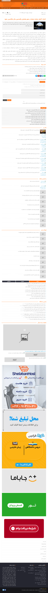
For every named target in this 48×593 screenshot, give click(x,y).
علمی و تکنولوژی (33, 8)
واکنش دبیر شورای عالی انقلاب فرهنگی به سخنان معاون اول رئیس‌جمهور (35, 307)
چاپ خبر (5, 12)
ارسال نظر (9, 100)
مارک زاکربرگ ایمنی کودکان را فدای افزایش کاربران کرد (37, 319)
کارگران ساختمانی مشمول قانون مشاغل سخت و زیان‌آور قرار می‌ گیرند (35, 73)
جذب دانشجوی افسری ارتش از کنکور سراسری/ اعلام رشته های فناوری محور (34, 310)
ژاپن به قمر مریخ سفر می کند (41, 312)
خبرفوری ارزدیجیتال (30, 567)
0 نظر (9, 12)
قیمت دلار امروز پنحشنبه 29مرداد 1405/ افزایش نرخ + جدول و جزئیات (29, 153)
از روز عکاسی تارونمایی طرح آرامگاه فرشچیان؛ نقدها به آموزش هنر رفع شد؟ (29, 232)
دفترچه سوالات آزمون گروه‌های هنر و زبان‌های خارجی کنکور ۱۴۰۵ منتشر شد (34, 315)
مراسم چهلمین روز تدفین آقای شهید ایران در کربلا (38, 119)
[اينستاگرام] (5, 590)
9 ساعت (23, 304)
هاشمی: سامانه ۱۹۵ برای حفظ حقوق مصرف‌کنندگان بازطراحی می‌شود (35, 317)
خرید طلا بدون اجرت (30, 570)
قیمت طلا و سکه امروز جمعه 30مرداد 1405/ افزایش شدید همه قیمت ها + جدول (28, 139)
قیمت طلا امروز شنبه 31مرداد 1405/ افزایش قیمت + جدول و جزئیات (35, 110)
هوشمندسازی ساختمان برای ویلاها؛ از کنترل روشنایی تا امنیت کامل (30, 186)
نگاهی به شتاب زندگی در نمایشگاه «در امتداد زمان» (32, 270)
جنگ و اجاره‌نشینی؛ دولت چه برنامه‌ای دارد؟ (33, 204)
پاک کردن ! (4, 100)
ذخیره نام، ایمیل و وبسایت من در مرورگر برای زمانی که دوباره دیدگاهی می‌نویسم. (33, 103)
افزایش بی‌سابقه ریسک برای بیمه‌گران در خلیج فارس (32, 200)
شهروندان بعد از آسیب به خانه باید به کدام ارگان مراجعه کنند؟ (30, 195)
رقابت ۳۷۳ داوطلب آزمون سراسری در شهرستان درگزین (37, 68)
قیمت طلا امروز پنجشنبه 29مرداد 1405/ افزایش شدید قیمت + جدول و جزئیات (28, 167)
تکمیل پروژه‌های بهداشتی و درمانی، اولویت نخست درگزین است (36, 69)
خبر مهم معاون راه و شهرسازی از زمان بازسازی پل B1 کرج (31, 223)
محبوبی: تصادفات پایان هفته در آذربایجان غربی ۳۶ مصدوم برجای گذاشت (35, 66)
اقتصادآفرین (31, 568)
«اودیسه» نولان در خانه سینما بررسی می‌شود (33, 246)
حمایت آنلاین (23, 567)
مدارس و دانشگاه (42, 302)
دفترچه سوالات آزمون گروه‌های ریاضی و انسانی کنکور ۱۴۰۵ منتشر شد (35, 304)
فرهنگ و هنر (43, 230)
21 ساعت (22, 314)
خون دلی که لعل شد (36, 256)
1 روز (22, 315)
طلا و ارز (44, 128)
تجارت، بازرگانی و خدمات (24, 8)
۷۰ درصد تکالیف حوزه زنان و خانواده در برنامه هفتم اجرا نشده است (35, 351)
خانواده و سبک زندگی (40, 8)
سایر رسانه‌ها (44, 10)
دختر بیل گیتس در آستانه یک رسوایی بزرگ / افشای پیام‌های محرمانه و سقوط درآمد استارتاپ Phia (40, 574)
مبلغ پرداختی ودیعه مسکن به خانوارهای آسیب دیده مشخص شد (30, 209)
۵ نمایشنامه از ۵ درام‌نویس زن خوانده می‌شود (33, 237)
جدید (37, 281)
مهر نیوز (7, 14)
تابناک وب (41, 588)
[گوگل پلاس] (38, 76)
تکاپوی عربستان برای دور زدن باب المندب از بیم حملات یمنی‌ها (36, 111)
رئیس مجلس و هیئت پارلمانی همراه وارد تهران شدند (38, 114)
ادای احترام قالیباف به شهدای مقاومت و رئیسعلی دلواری (37, 124)
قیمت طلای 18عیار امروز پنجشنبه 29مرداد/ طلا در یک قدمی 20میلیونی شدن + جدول (27, 149)
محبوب (22, 281)
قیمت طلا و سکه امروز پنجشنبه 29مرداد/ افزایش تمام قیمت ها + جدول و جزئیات (28, 163)
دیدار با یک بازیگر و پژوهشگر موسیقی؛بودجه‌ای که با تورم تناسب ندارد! (29, 265)
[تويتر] (36, 76)
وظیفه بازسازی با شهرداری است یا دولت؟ (33, 214)
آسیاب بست (23, 568)
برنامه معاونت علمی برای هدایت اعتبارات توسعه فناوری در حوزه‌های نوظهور (34, 314)
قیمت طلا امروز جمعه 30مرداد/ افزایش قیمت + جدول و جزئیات (30, 144)
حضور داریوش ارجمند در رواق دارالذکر (34, 260)
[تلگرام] (42, 76)
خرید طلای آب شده (30, 573)
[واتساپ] (44, 76)
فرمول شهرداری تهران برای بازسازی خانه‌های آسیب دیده (31, 190)
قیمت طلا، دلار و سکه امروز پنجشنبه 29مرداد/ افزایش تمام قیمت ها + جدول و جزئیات (27, 158)
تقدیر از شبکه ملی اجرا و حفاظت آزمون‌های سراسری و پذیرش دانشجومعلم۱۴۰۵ (34, 305)
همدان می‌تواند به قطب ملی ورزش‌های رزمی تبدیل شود (37, 71)
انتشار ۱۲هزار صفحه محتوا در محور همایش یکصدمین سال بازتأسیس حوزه (25, 19)
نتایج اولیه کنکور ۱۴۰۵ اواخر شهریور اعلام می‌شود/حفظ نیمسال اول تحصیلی (34, 309)
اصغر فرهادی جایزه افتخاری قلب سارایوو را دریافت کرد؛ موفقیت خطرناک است (28, 251)
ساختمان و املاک (42, 179)
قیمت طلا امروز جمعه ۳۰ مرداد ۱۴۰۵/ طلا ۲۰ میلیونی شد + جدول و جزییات (29, 134)
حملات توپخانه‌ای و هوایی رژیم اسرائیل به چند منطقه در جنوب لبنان (35, 121)
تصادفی (8, 281)
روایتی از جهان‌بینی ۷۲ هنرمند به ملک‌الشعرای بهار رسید (31, 274)
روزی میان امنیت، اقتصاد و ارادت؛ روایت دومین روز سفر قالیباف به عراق (35, 113)
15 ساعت (21, 309)
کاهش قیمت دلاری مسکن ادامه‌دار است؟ (33, 219)
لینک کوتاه (15, 75)
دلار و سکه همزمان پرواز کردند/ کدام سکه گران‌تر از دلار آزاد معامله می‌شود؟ (28, 172)
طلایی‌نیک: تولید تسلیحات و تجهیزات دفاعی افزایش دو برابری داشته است (35, 116)
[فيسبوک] (40, 76)
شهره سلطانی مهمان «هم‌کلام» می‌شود (33, 241)
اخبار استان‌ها (43, 14)
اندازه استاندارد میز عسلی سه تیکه (34, 181)
